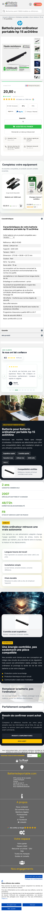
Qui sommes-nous (22, 809)
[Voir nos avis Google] (11, 358)
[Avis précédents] (4, 376)
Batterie (11, 17)
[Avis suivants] (40, 376)
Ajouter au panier (24, 126)
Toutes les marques (22, 854)
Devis (22, 817)
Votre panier (22, 844)
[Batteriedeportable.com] (11, 6)
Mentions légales (22, 812)
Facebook (23, 820)
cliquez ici (4, 898)
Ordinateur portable (22, 17)
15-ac (41, 17)
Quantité (22, 118)
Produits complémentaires (22, 735)
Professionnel (22, 815)
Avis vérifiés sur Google (17, 828)
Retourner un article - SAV (22, 849)
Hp (31, 17)
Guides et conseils (22, 856)
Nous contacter (22, 807)
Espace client (22, 846)
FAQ (22, 851)
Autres (36, 17)
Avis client (22, 741)
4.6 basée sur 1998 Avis (23, 99)
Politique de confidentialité (33, 879)
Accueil (5, 17)
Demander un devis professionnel (23, 132)
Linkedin (22, 822)
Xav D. (16, 383)
